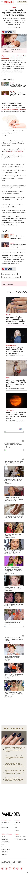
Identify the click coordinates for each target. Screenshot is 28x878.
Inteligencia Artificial (11, 277)
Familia (14, 7)
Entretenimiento (11, 345)
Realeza (12, 82)
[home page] (9, 2)
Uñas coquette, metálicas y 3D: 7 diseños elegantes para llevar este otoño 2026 (14, 757)
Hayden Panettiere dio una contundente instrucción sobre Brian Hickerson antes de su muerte (14, 765)
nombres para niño (9, 274)
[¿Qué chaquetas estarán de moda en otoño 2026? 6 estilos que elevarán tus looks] (16, 368)
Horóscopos (10, 410)
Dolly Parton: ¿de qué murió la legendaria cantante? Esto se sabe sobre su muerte (15, 350)
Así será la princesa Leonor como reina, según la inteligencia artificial (18, 94)
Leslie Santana (18, 27)
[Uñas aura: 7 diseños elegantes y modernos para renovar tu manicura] (16, 305)
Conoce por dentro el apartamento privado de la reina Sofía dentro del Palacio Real (18, 85)
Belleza (12, 234)
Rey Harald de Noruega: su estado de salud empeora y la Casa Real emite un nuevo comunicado (14, 779)
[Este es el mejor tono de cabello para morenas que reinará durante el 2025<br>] (5, 244)
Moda (7, 377)
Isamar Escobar (20, 323)
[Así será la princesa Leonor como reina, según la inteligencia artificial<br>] (5, 93)
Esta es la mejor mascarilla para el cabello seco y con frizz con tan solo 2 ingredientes (18, 237)
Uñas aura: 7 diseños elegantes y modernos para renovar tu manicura (16, 319)
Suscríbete (22, 2)
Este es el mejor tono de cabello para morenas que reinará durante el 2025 (18, 246)
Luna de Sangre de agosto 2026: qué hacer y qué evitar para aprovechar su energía (16, 415)
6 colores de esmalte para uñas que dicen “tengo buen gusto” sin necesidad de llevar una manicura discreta (15, 749)
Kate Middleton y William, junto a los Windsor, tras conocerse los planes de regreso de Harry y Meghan (15, 772)
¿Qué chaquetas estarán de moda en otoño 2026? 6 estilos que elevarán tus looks (16, 383)
